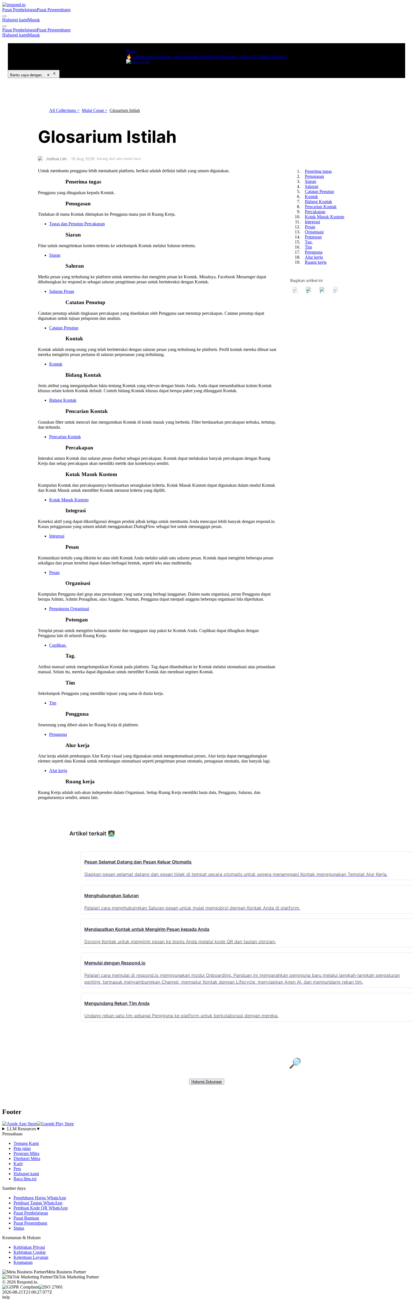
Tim (52, 703)
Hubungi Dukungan (206, 1082)
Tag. (309, 242)
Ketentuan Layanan (30, 1257)
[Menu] (4, 26)
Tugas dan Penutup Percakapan (77, 223)
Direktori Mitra (26, 1158)
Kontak (55, 364)
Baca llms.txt (25, 1178)
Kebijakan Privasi (29, 1247)
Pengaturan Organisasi (69, 608)
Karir (18, 1163)
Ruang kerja (315, 262)
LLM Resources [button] (23, 1128)
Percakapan (315, 211)
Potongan (313, 237)
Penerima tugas (318, 171)
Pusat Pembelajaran (19, 9)
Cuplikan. (58, 645)
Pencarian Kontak (65, 436)
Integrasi (56, 536)
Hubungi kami (15, 19)
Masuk (34, 19)
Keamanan (23, 1262)
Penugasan (314, 176)
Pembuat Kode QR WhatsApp (40, 1207)
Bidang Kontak (62, 400)
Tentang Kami (26, 1143)
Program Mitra (26, 1153)
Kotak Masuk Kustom (68, 499)
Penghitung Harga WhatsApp (39, 1197)
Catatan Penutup (63, 327)
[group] (206, 1128)
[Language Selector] (4, 16)
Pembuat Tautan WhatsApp (37, 1202)
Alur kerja (58, 770)
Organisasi (314, 231)
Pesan (54, 572)
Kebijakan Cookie (29, 1252)
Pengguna (58, 734)
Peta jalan (22, 1148)
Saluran (311, 186)
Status (18, 1228)
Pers (17, 1168)
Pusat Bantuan (26, 1218)
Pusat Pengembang (54, 9)
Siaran (54, 255)
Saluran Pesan (61, 291)
